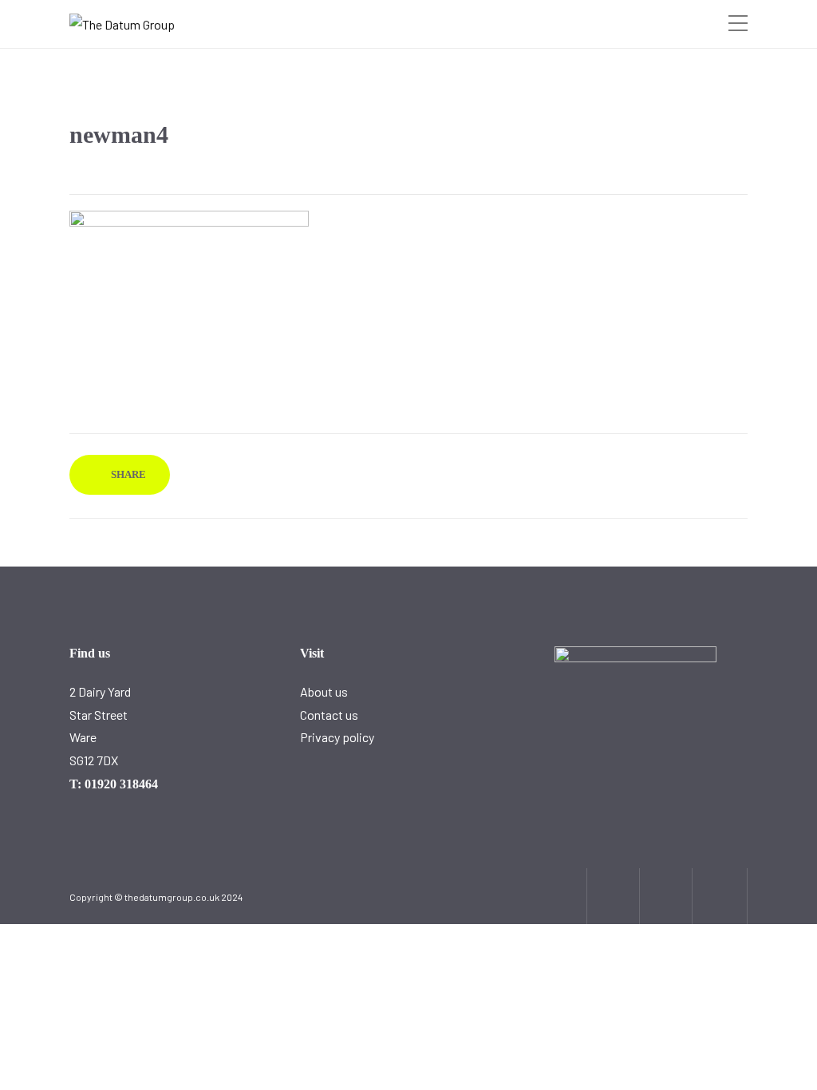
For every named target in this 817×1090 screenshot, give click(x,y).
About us (324, 691)
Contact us (329, 714)
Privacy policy (337, 736)
